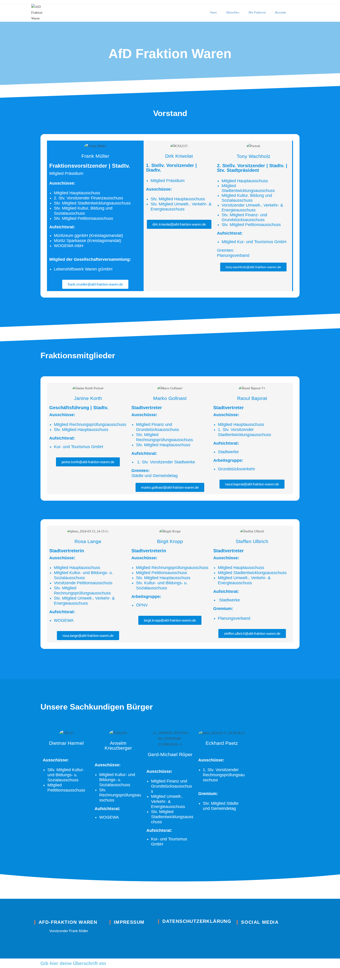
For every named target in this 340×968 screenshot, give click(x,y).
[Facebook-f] (240, 932)
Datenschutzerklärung (196, 921)
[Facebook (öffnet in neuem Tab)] (307, 12)
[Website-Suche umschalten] (297, 12)
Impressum (129, 922)
